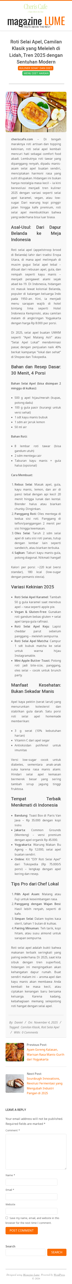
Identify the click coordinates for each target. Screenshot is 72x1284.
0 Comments (30, 1032)
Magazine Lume (31, 1274)
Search (10, 1246)
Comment (13, 1130)
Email (10, 1190)
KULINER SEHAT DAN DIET (35, 68)
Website (10, 1204)
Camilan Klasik (30, 1027)
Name (10, 1175)
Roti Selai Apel (50, 1027)
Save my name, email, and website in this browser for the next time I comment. (32, 1220)
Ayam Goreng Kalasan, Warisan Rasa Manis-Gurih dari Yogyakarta (45, 1054)
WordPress (59, 1274)
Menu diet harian (36, 73)
